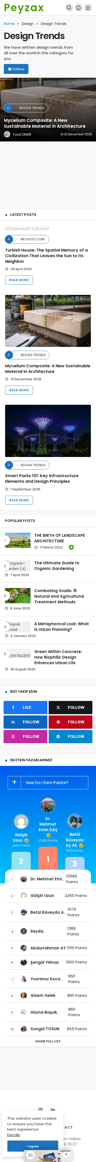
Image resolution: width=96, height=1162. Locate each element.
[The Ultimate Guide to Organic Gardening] (17, 566)
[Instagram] (41, 1110)
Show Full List (48, 1041)
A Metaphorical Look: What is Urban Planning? (61, 626)
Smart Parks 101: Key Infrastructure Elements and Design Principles (42, 479)
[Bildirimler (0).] (78, 8)
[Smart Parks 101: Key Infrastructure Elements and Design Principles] (48, 431)
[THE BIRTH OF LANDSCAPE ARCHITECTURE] (17, 540)
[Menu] (88, 8)
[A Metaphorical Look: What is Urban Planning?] (17, 627)
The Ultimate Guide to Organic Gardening (56, 565)
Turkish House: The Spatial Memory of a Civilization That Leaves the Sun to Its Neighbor (46, 255)
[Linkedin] (53, 1110)
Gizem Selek (43, 995)
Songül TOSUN (44, 1029)
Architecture (26, 239)
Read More (19, 280)
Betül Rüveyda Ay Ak (75, 840)
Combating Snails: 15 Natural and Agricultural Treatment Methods (59, 596)
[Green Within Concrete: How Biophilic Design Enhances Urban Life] (17, 654)
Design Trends (27, 355)
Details (13, 1135)
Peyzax (24, 8)
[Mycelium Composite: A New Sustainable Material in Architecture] (48, 109)
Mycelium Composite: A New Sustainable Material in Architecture (47, 368)
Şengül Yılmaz (44, 962)
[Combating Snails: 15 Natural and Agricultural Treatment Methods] (17, 595)
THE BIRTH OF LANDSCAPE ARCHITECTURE (59, 538)
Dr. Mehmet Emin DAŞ (48, 824)
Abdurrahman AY (48, 948)
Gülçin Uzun (20, 837)
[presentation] (4, 141)
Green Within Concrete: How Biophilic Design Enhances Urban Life (58, 657)
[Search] (69, 8)
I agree (33, 1146)
